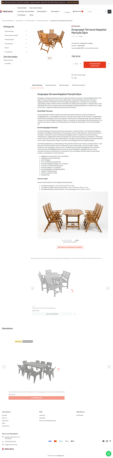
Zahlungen (42, 418)
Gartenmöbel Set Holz (42, 20)
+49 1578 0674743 (72, 2)
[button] (109, 11)
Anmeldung (80, 415)
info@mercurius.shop (11, 444)
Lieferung (42, 415)
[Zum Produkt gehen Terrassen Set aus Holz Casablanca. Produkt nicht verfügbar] (54, 283)
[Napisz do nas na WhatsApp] (108, 453)
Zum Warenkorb (36, 398)
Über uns (4, 418)
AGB (3, 423)
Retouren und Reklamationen (47, 420)
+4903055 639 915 (10, 441)
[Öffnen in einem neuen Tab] (110, 441)
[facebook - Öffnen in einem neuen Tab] (103, 441)
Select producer (8, 60)
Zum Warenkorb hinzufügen (94, 65)
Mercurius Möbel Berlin (8, 20)
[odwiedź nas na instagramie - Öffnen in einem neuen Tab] (107, 441)
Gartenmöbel (19, 20)
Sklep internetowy (55, 455)
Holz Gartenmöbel (29, 20)
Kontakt (4, 415)
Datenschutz (6, 426)
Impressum (5, 420)
